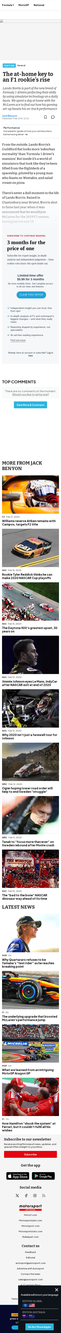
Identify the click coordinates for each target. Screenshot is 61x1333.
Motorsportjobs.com (30, 1220)
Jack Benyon (9, 115)
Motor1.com (30, 1215)
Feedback (30, 1252)
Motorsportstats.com (30, 1231)
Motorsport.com (30, 1226)
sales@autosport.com (30, 1279)
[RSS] (43, 1195)
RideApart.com (30, 1236)
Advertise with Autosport (30, 1268)
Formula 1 (8, 5)
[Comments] (54, 117)
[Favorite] (45, 117)
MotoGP (23, 5)
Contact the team (30, 1274)
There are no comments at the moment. (30, 392)
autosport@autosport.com (31, 1263)
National (39, 5)
